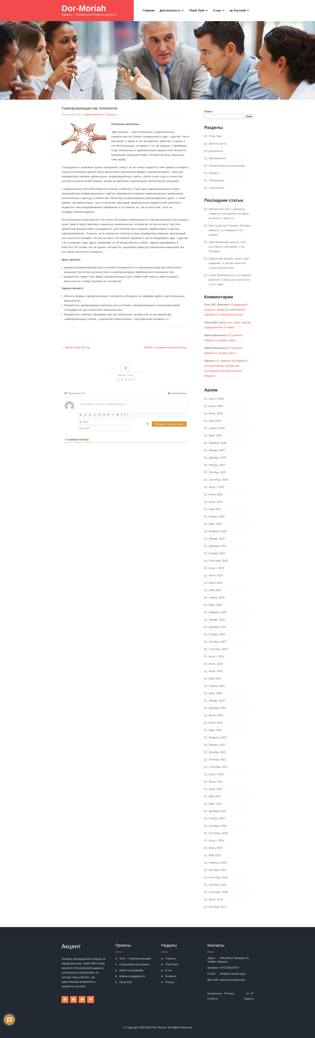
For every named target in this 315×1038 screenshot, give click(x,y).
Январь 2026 (217, 450)
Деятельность (170, 10)
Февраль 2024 (218, 612)
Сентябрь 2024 (218, 560)
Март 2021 (215, 803)
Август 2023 (216, 656)
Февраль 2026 (218, 442)
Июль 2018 (216, 899)
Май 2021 (215, 796)
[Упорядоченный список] (99, 415)
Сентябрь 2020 (218, 833)
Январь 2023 (217, 700)
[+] (126, 414)
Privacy (169, 982)
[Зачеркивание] (94, 415)
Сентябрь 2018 (218, 892)
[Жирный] (81, 415)
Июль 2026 (216, 406)
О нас (217, 10)
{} (122, 414)
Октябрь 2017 (217, 906)
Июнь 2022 (215, 722)
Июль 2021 (216, 781)
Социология (216, 187)
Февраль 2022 (218, 737)
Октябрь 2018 (217, 884)
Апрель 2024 (217, 597)
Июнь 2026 (215, 413)
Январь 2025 (217, 538)
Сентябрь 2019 (218, 877)
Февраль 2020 (218, 862)
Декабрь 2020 (217, 811)
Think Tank (196, 10)
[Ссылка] (117, 415)
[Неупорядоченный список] (104, 415)
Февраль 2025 (218, 531)
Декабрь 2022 (217, 708)
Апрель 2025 (217, 516)
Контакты (171, 976)
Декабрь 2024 (217, 546)
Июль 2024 (216, 575)
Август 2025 (216, 487)
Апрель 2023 (217, 685)
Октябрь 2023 (217, 641)
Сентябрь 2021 (218, 766)
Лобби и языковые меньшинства (166, 347)
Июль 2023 (216, 663)
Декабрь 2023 (217, 627)
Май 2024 (215, 590)
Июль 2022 (216, 715)
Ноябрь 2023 (217, 634)
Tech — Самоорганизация (135, 958)
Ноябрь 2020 (217, 818)
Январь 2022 (217, 744)
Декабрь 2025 (217, 457)
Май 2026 (215, 420)
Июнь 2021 (215, 789)
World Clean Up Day (76, 347)
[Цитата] (108, 415)
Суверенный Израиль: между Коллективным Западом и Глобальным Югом (225, 309)
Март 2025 (215, 523)
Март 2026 (215, 435)
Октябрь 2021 (217, 759)
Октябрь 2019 (217, 870)
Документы (216, 151)
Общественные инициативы (227, 165)
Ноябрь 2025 (217, 465)
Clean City (125, 982)
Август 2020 (216, 840)
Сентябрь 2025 (218, 479)
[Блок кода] (113, 415)
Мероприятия (217, 158)
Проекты (111, 114)
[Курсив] (85, 415)
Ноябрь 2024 (217, 553)
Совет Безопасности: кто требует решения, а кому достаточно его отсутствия (230, 280)
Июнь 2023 (215, 671)
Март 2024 (215, 604)
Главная (149, 10)
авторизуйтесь (178, 393)
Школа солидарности (132, 976)
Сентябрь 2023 (218, 649)
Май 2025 (215, 509)
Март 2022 (215, 730)
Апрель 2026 (217, 428)
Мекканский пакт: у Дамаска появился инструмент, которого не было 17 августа (229, 214)
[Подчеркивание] (90, 415)
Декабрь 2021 (217, 752)
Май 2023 (215, 678)
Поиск (208, 111)
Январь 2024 (217, 619)
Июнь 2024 (215, 582)
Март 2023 (215, 693)
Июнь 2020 (215, 847)
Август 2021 (216, 774)
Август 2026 (216, 398)
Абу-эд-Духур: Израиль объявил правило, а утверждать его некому (230, 230)
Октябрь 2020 (217, 825)
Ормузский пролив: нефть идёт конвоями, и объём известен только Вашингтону (229, 263)
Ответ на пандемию (131, 970)
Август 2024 (216, 568)
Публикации (216, 180)
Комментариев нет (94, 114)
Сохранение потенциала (134, 964)
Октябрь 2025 (217, 472)
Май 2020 (215, 855)
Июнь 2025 (215, 501)
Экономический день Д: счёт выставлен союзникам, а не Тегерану (227, 247)
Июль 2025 (216, 494)
